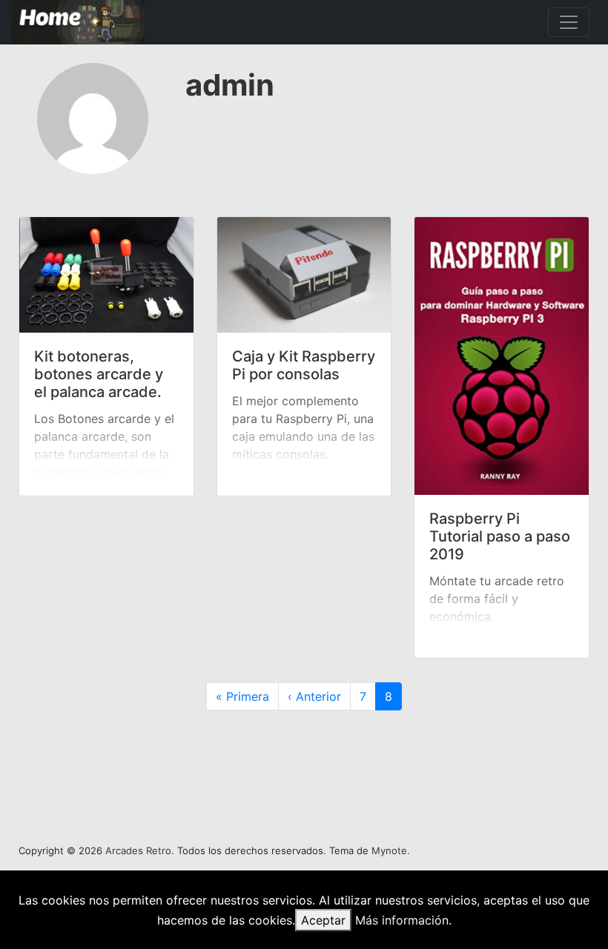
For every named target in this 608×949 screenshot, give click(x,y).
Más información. (403, 920)
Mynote (389, 850)
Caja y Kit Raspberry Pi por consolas (303, 365)
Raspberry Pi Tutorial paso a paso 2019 (499, 536)
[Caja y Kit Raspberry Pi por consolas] (304, 275)
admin (229, 85)
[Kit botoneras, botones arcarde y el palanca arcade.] (106, 275)
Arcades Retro (138, 850)
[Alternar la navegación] (568, 22)
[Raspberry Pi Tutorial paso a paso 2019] (501, 356)
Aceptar (323, 920)
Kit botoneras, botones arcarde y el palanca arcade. (98, 374)
